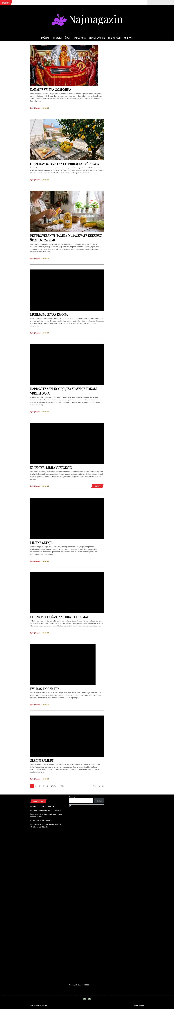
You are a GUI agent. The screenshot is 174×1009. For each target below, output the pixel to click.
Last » (61, 786)
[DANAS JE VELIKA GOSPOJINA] (64, 85)
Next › (53, 786)
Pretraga (72, 797)
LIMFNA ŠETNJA (41, 543)
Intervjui (57, 37)
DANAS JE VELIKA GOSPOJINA (50, 89)
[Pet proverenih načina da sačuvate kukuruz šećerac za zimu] (67, 231)
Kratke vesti (114, 37)
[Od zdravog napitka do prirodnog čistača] (67, 160)
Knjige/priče (80, 37)
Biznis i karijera (97, 37)
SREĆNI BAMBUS (42, 760)
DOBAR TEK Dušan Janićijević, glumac (59, 617)
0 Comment (97, 486)
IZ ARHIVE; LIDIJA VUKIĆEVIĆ (51, 467)
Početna (45, 37)
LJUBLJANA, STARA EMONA (49, 314)
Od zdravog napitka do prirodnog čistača (64, 164)
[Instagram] (89, 999)
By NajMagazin (35, 108)
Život (67, 37)
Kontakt (128, 37)
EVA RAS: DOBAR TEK (44, 689)
